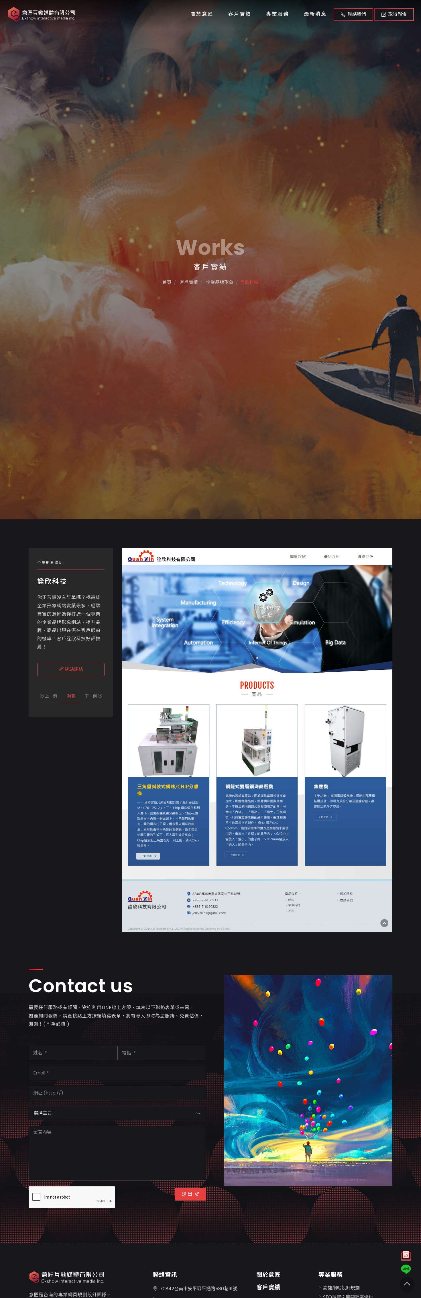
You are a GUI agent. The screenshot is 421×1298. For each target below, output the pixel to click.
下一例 (91, 696)
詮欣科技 (249, 282)
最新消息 (315, 14)
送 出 (187, 1194)
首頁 (167, 282)
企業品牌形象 (219, 282)
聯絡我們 (357, 14)
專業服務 (277, 14)
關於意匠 (201, 14)
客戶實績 (239, 14)
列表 (71, 696)
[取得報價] (406, 1257)
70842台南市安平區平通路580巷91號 (198, 1288)
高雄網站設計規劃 (341, 1288)
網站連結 (73, 669)
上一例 (50, 696)
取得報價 (397, 14)
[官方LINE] (406, 1269)
